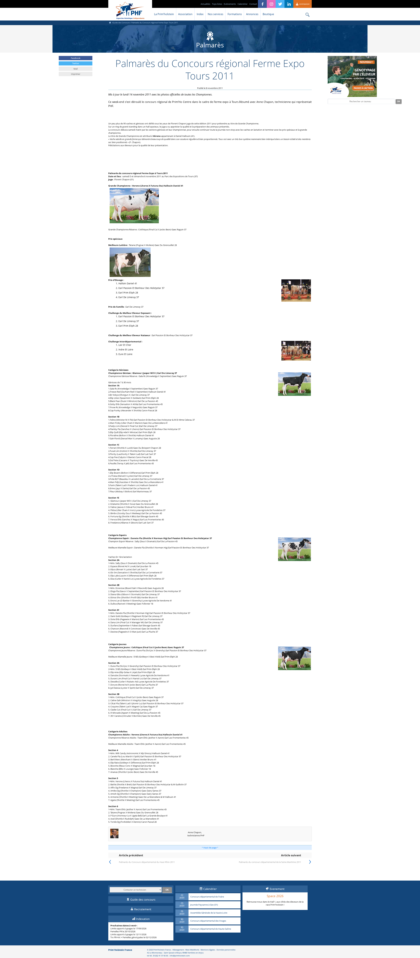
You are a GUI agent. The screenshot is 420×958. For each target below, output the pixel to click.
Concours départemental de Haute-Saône (210, 929)
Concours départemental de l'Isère (207, 897)
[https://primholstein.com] (110, 22)
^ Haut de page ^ (210, 847)
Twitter (75, 63)
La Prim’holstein (164, 14)
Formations (235, 14)
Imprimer (75, 74)
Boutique (268, 14)
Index (200, 14)
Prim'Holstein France (120, 949)
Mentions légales (208, 949)
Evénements (230, 3)
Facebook (75, 58)
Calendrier (243, 3)
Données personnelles (226, 949)
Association (185, 14)
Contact (253, 3)
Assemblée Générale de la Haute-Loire (208, 913)
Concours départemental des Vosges (208, 921)
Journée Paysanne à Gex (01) (204, 905)
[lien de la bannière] (352, 96)
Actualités (205, 3)
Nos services (215, 14)
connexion (304, 3)
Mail (76, 68)
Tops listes (217, 3)
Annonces (252, 14)
